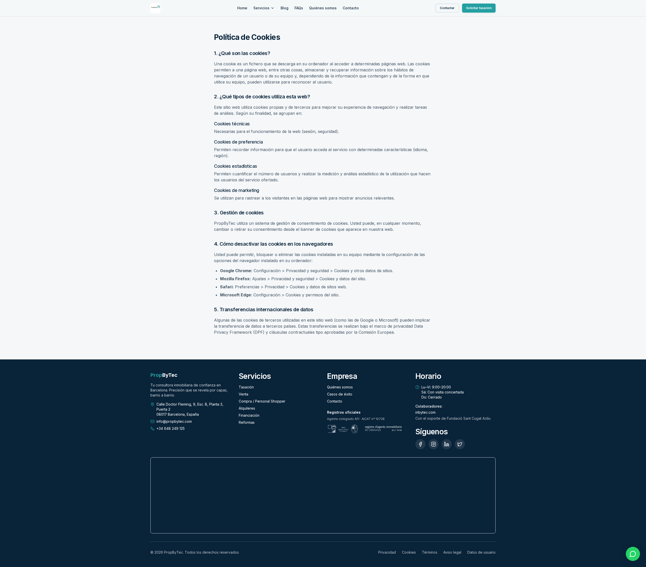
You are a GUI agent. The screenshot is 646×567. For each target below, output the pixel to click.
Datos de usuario (481, 552)
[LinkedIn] (447, 444)
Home (242, 8)
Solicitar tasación (479, 8)
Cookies (409, 552)
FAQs (298, 8)
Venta (243, 394)
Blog (284, 8)
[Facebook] (420, 444)
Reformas (247, 422)
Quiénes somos (323, 8)
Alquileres (247, 408)
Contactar (447, 8)
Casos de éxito (339, 394)
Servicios (261, 8)
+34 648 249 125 (170, 428)
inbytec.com (425, 412)
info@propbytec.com (174, 421)
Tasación (246, 387)
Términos (429, 552)
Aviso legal (452, 552)
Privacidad (387, 552)
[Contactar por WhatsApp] (633, 554)
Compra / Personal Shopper (262, 401)
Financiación (249, 415)
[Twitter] (460, 444)
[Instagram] (433, 444)
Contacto (351, 8)
